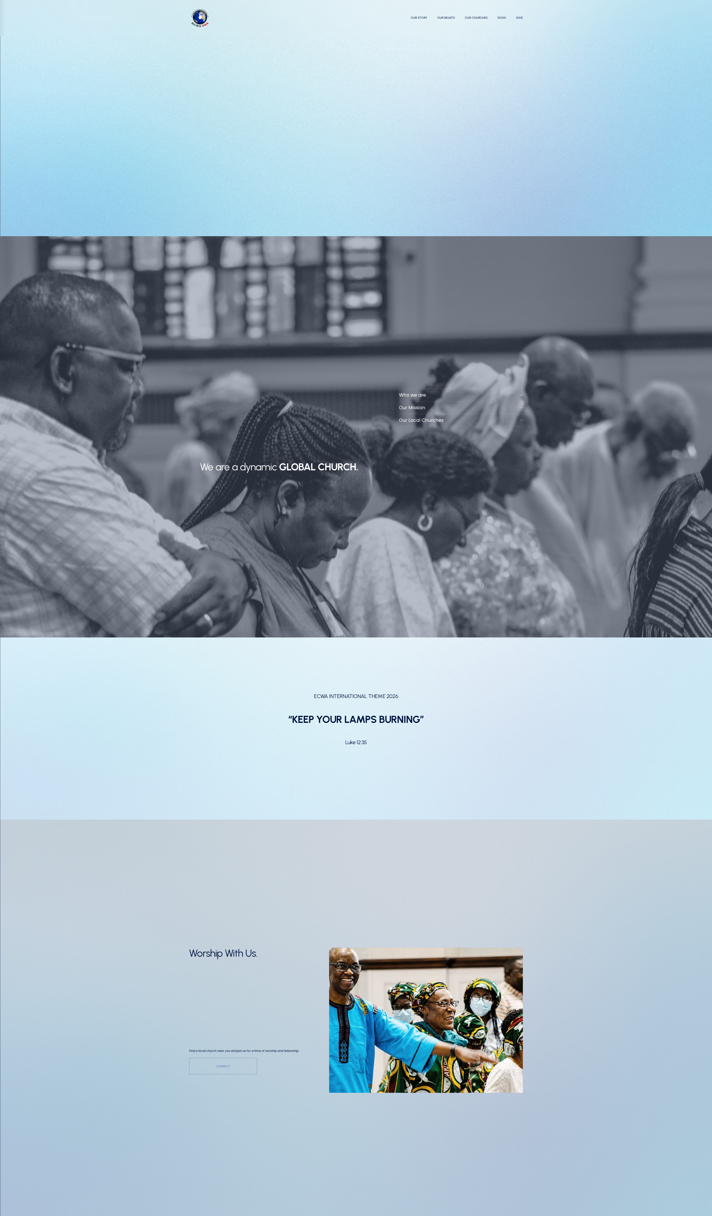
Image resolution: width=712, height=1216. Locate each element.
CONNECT (223, 1066)
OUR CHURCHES (476, 18)
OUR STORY (419, 18)
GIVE (519, 18)
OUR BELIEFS (446, 18)
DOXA (501, 18)
